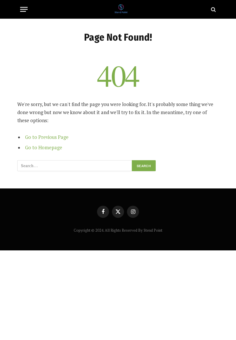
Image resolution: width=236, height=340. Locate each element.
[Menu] (24, 9)
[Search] (213, 9)
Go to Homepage (43, 147)
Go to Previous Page (46, 137)
